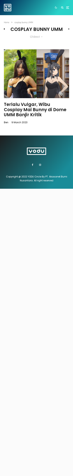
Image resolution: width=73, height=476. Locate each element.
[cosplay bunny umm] (36, 73)
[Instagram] (40, 165)
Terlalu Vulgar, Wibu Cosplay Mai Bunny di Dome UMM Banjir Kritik (35, 109)
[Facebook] (32, 165)
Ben (6, 122)
